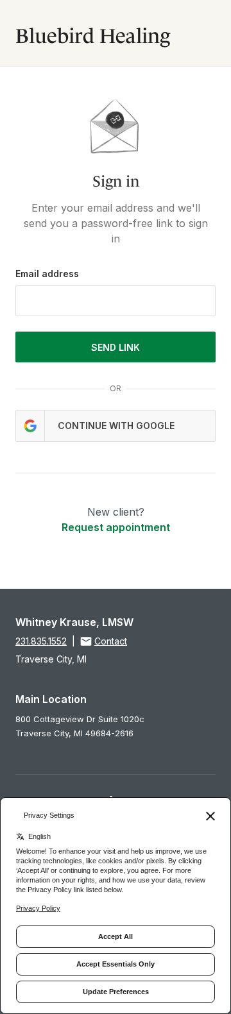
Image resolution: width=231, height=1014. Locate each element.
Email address (47, 273)
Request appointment (116, 527)
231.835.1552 (41, 641)
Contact (110, 641)
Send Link (115, 347)
